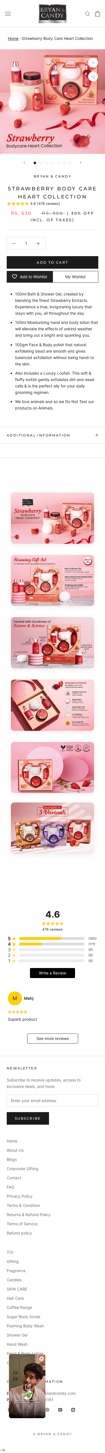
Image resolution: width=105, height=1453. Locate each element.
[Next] (80, 162)
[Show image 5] (58, 163)
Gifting (13, 1261)
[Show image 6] (64, 163)
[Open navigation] (8, 13)
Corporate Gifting (22, 1168)
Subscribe (28, 1118)
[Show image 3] (46, 163)
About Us (15, 1150)
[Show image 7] (70, 163)
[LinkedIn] (73, 1409)
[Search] (87, 13)
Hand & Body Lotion (25, 1353)
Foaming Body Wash (25, 1325)
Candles (14, 1279)
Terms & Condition (23, 1205)
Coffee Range (19, 1307)
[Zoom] (93, 62)
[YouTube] (60, 1409)
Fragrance (16, 1270)
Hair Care (15, 1298)
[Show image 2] (40, 163)
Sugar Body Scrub (23, 1316)
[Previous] (24, 162)
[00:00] (52, 101)
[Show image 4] (52, 163)
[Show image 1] (35, 163)
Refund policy (19, 1233)
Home (13, 38)
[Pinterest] (47, 1409)
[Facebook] (9, 1409)
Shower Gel (17, 1335)
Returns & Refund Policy (29, 1214)
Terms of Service (22, 1223)
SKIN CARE (17, 1289)
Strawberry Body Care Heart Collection (57, 38)
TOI (10, 1252)
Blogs (12, 1159)
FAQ (10, 1187)
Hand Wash (17, 1344)
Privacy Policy (19, 1196)
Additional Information (39, 435)
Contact (14, 1177)
